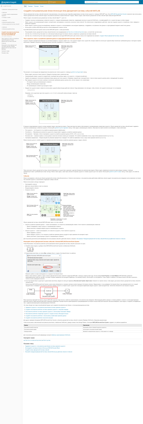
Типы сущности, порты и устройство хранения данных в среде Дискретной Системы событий (10, 40)
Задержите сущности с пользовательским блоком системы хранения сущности (46, 307)
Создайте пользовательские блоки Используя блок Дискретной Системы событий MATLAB (10, 33)
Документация (8, 2)
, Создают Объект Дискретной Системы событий (111, 35)
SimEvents (5, 12)
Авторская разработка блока (9, 22)
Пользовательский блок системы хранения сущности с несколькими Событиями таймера (48, 311)
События (4, 43)
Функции (36, 6)
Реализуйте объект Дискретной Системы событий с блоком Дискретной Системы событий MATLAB (9, 47)
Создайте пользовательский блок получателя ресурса (39, 317)
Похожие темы (5, 53)
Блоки (41, 6)
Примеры (30, 6)
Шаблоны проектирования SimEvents (61, 335)
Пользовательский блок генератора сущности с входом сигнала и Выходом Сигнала (47, 313)
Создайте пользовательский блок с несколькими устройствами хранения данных (46, 315)
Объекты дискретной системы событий (11, 24)
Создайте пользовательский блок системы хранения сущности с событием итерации (47, 309)
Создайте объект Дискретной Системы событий (37, 350)
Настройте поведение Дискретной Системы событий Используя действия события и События (48, 351)
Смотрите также (5, 51)
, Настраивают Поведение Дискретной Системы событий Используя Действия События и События (100, 238)
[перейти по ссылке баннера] (44, 2)
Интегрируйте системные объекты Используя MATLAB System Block (42, 348)
